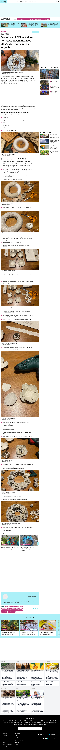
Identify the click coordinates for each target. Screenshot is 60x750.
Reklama (4, 737)
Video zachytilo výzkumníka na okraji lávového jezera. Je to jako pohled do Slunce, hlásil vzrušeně (37, 683)
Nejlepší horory (21, 720)
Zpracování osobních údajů (19, 740)
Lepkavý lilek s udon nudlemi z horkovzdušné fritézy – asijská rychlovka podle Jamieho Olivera (52, 677)
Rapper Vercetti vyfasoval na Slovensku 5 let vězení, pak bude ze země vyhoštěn (23, 704)
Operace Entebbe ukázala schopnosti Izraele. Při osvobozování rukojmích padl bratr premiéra (36, 678)
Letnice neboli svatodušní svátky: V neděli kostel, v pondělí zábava (28, 633)
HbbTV (4, 738)
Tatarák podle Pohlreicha (36, 722)
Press (16, 735)
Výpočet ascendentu (18, 724)
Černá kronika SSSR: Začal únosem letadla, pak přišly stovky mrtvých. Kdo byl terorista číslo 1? (8, 683)
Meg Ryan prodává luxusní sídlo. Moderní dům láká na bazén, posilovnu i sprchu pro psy (53, 25)
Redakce (16, 744)
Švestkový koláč (42, 724)
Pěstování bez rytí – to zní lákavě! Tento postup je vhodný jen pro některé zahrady (9, 633)
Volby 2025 (22, 722)
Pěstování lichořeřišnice (51, 722)
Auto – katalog (7, 722)
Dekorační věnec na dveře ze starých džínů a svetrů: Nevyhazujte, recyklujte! (28, 549)
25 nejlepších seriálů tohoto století (7, 698)
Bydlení (17, 1)
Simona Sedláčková (5, 34)
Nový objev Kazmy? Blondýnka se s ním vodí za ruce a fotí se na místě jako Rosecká (23, 710)
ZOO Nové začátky (53, 720)
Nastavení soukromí (18, 746)
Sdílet (35, 32)
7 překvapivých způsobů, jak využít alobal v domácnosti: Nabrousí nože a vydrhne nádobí (46, 633)
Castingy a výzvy (18, 737)
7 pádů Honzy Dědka (15, 722)
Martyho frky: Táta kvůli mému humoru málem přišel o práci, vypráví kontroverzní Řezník (22, 699)
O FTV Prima (5, 733)
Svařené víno (27, 722)
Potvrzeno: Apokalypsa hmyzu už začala (37, 671)
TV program (26, 720)
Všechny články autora (32, 596)
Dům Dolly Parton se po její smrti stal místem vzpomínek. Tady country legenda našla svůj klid (13, 25)
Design (26, 1)
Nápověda (17, 742)
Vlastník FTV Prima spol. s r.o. (7, 744)
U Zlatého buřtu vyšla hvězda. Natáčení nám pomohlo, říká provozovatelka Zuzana (22, 677)
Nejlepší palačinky (35, 724)
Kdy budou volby (45, 720)
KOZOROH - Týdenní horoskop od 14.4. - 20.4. (54, 87)
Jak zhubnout (5, 720)
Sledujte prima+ (32, 1)
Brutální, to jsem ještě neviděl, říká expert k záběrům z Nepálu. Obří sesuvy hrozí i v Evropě (8, 671)
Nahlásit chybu (5, 746)
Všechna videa (54, 67)
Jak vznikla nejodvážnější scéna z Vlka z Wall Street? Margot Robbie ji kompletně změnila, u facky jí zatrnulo (8, 711)
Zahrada (22, 1)
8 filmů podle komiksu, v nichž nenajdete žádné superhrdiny (7, 704)
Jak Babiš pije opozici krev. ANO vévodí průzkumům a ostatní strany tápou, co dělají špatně (8, 677)
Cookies (4, 742)
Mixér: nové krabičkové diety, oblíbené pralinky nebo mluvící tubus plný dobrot (51, 683)
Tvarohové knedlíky (27, 724)
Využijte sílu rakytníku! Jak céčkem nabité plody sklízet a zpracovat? (36, 704)
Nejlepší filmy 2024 (13, 720)
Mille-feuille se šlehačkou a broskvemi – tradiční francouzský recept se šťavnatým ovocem (52, 671)
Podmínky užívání (5, 740)
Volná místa (5, 735)
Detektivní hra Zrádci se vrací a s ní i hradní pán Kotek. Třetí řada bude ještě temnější (23, 671)
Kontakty (16, 738)
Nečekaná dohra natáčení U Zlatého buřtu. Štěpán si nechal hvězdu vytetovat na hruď (22, 683)
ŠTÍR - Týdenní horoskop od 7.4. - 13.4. (53, 93)
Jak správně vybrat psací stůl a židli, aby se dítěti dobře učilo (37, 698)
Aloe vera (43, 722)
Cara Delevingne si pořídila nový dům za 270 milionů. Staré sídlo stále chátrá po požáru (33, 25)
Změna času (32, 720)
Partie (37, 720)
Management (17, 733)
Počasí (40, 720)
